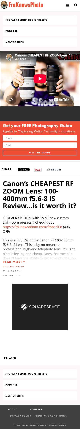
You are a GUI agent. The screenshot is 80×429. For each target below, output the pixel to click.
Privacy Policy (20, 415)
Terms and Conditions (51, 415)
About (12, 409)
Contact (36, 409)
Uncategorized (13, 266)
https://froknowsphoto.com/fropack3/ (33, 227)
